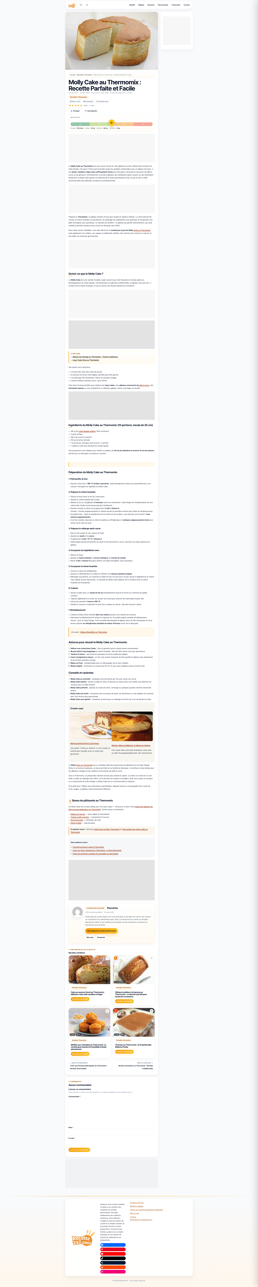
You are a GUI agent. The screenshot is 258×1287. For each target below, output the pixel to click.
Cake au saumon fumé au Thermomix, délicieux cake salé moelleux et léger (87, 993)
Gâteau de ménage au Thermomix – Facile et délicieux (95, 357)
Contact (133, 1217)
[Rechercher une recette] (87, 5)
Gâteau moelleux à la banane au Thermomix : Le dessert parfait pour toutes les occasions (131, 994)
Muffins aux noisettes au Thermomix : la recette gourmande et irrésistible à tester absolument (89, 1047)
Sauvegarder (92, 111)
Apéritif (132, 5)
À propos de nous (137, 1203)
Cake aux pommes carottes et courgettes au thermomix (95, 854)
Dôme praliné (76, 823)
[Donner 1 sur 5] (70, 105)
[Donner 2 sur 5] (72, 105)
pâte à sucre (144, 385)
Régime (141, 5)
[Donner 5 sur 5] (81, 105)
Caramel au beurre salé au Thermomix (88, 847)
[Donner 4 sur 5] (78, 105)
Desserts (151, 5)
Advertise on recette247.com (141, 1220)
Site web (90, 937)
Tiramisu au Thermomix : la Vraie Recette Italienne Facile (133, 1046)
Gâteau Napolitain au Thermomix (93, 632)
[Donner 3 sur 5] (75, 105)
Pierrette (112, 908)
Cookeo (187, 5)
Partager (76, 111)
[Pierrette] (77, 912)
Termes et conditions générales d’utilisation (146, 1210)
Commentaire (75, 1096)
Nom (71, 1127)
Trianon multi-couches (80, 817)
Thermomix (175, 5)
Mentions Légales (136, 1206)
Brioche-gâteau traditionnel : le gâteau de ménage (131, 745)
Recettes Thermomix (84, 75)
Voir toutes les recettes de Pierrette (101, 931)
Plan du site (134, 1213)
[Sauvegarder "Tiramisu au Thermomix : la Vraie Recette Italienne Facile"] (152, 1011)
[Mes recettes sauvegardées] (80, 5)
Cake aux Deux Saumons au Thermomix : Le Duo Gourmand (97, 850)
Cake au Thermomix (142, 230)
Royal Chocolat (77, 820)
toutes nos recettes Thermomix (107, 829)
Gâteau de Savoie (78, 814)
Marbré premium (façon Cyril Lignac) (84, 743)
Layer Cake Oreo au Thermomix (86, 360)
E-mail (72, 1138)
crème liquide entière (87, 431)
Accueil (73, 75)
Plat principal (163, 5)
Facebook (101, 937)
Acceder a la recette (80, 999)
